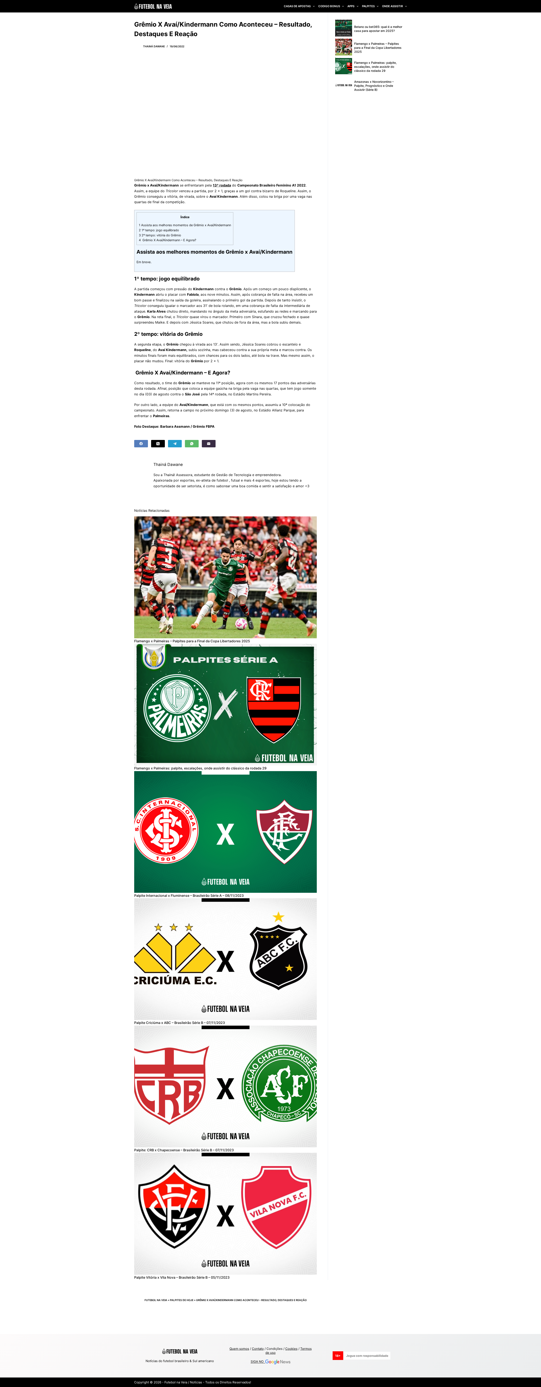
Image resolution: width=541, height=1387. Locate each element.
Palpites (368, 6)
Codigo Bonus (329, 6)
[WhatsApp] (192, 443)
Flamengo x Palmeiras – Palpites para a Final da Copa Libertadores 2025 (192, 641)
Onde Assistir (392, 6)
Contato (258, 1349)
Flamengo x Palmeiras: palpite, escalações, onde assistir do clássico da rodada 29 (200, 768)
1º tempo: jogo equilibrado (159, 230)
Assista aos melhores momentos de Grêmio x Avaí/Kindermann (185, 225)
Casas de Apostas (297, 6)
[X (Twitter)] (158, 443)
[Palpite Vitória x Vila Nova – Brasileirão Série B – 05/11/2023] (225, 1213)
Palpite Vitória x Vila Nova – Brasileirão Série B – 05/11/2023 (182, 1277)
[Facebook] (141, 443)
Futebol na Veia (156, 1300)
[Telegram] (175, 443)
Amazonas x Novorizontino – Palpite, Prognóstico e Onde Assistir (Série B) (374, 85)
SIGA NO (258, 1362)
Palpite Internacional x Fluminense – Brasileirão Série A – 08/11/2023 (189, 895)
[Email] (209, 443)
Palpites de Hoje (181, 1300)
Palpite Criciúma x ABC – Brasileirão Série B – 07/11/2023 (179, 1023)
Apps (350, 6)
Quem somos (239, 1349)
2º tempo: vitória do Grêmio (160, 235)
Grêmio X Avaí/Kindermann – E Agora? (167, 240)
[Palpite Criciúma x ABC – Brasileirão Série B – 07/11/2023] (225, 959)
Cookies (291, 1349)
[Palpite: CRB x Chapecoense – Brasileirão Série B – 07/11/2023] (225, 1086)
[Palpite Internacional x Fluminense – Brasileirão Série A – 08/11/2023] (225, 832)
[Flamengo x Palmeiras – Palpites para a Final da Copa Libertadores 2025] (225, 577)
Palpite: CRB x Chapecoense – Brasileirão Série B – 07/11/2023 (184, 1150)
